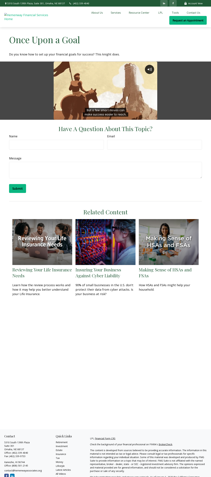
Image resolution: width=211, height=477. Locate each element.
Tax (58, 458)
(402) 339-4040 (81, 3)
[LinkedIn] (164, 3)
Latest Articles (63, 469)
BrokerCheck (165, 444)
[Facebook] (173, 3)
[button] (97, 12)
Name (13, 136)
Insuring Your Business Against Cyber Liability (98, 272)
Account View (195, 3)
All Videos (61, 473)
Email (111, 136)
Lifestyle (60, 465)
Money (59, 462)
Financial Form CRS (105, 438)
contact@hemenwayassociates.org (23, 470)
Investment (62, 446)
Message (15, 158)
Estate (59, 450)
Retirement (62, 442)
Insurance (61, 454)
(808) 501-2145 (19, 465)
